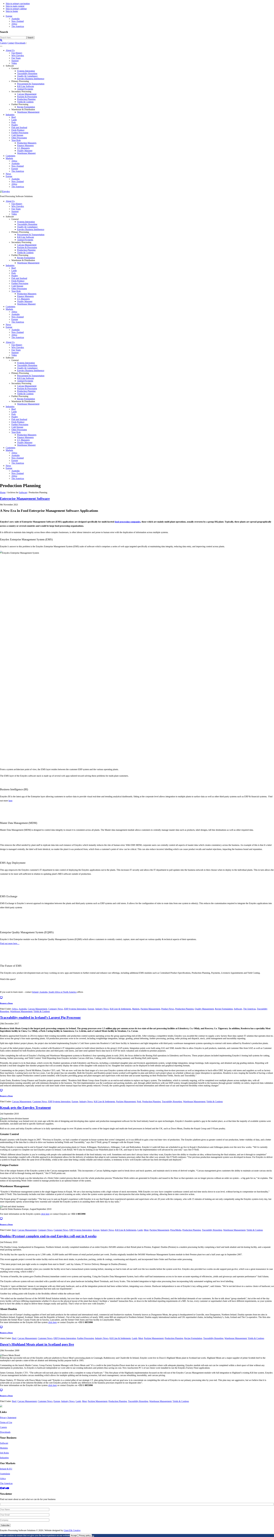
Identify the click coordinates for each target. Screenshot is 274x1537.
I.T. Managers (23, 148)
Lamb (14, 120)
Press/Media (175, 1230)
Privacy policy (85, 1535)
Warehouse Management (28, 112)
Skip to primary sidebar (16, 8)
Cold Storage (17, 135)
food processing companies (127, 522)
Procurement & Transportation (30, 84)
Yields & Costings (25, 102)
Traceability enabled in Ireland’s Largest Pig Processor (40, 1017)
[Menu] (1, 46)
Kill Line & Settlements (120, 1009)
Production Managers (26, 143)
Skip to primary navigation (18, 3)
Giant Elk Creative (72, 1530)
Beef (13, 117)
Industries (10, 114)
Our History (16, 53)
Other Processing (19, 138)
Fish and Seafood (19, 127)
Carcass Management (26, 94)
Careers (3, 43)
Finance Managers (25, 145)
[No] (93, 1536)
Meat (146, 1230)
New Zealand (17, 166)
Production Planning (26, 99)
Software (238, 1009)
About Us (10, 50)
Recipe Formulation (26, 107)
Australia (15, 163)
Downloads (20, 43)
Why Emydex (17, 55)
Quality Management (204, 1009)
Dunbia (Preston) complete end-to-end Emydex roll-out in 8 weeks (48, 1236)
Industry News (102, 1009)
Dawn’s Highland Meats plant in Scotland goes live (37, 1344)
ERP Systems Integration (75, 1009)
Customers (10, 156)
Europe (14, 168)
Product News (167, 1009)
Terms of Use (6, 1422)
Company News (55, 1009)
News (8, 174)
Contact (10, 43)
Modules (4, 1448)
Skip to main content (15, 6)
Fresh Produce (17, 130)
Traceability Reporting (27, 73)
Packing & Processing (27, 96)
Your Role (16, 140)
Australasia (5, 1473)
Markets (9, 158)
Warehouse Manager (26, 153)
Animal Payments (25, 89)
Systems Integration (26, 71)
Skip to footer (12, 11)
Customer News (39, 1101)
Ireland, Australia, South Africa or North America (54, 992)
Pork (13, 122)
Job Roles (4, 1453)
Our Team (16, 58)
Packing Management (150, 1009)
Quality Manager (24, 150)
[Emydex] (5, 191)
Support (15, 60)
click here (45, 1214)
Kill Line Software (25, 86)
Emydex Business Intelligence (30, 78)
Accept (74, 1535)
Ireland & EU (6, 1469)
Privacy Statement (8, 1417)
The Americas (17, 171)
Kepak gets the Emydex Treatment (25, 1107)
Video (14, 63)
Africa (14, 161)
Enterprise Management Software (25, 498)
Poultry (14, 125)
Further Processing (19, 132)
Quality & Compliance (27, 76)
